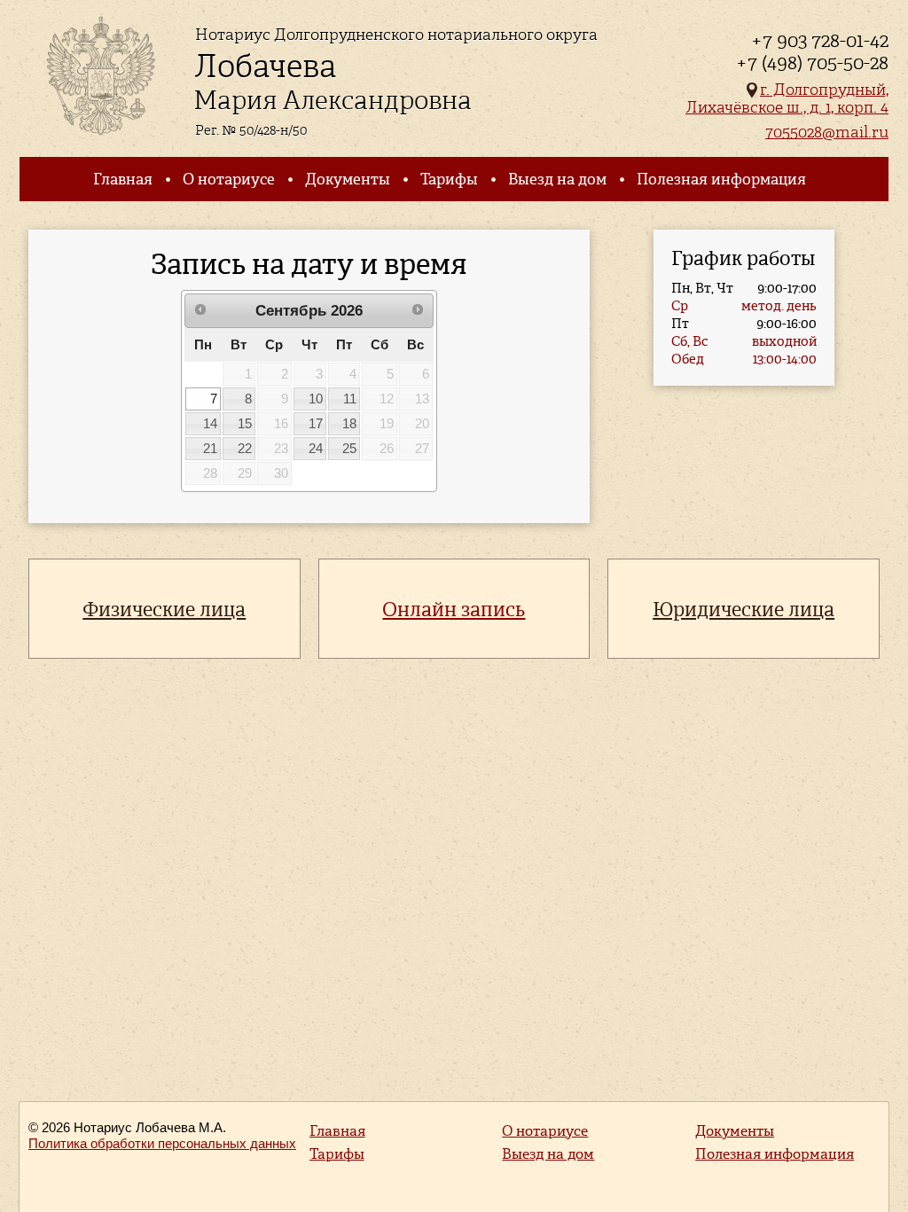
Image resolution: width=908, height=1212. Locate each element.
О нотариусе (229, 179)
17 (316, 424)
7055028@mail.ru (826, 131)
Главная (123, 179)
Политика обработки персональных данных (162, 1143)
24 (316, 449)
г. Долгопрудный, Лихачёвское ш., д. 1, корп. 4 (786, 98)
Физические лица (164, 610)
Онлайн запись (453, 610)
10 (316, 399)
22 (245, 449)
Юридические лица (743, 610)
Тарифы (449, 179)
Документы (347, 179)
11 (349, 399)
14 (210, 424)
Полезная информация (721, 179)
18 (349, 424)
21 (210, 449)
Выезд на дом (557, 179)
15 (245, 424)
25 (349, 449)
